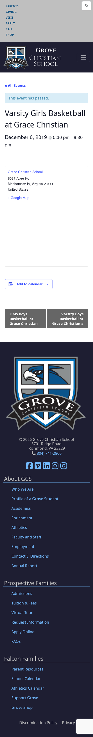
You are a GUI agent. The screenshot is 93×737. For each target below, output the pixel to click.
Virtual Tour (22, 612)
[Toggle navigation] (83, 57)
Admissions (21, 593)
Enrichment (21, 518)
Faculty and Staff (26, 537)
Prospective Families (30, 583)
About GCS (18, 479)
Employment (22, 546)
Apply (10, 23)
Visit (9, 18)
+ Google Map (18, 197)
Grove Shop (22, 707)
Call (9, 29)
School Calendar (26, 678)
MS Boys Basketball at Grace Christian (24, 318)
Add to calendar (29, 284)
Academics (21, 508)
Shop (10, 35)
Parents (12, 6)
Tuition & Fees (24, 603)
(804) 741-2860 (49, 453)
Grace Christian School (25, 171)
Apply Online (22, 631)
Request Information (30, 622)
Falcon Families (23, 658)
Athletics (19, 527)
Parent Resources (27, 669)
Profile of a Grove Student (34, 498)
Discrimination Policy (38, 722)
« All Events (15, 85)
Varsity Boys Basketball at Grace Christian (67, 318)
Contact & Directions (30, 556)
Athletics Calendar (27, 688)
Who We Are (22, 489)
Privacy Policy (74, 722)
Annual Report (24, 565)
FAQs (16, 641)
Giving (11, 12)
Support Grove (24, 697)
